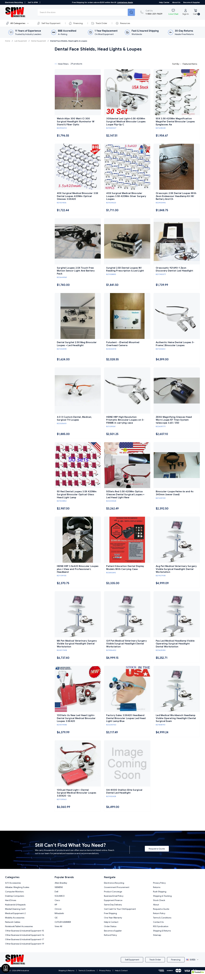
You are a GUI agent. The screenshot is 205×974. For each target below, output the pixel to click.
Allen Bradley (61, 883)
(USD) (192, 959)
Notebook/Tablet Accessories (19, 926)
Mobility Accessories (14, 917)
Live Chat (173, 14)
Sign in (185, 14)
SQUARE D (60, 896)
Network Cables (12, 922)
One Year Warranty (113, 917)
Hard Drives (10, 900)
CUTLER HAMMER (63, 922)
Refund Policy (110, 935)
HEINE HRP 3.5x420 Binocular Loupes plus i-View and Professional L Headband (78, 569)
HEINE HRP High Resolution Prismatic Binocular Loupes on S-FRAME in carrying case (125, 420)
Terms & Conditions (162, 917)
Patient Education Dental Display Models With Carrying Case (125, 567)
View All (58, 926)
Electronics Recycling (114, 883)
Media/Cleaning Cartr (15, 909)
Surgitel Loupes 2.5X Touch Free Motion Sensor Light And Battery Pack (76, 271)
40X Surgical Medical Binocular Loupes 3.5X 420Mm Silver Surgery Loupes (126, 196)
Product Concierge (113, 891)
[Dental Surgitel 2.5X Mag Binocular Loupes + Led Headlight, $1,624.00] (78, 316)
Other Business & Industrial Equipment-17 (24, 939)
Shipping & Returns (162, 930)
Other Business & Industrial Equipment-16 (24, 935)
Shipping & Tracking (162, 896)
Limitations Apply (125, 2)
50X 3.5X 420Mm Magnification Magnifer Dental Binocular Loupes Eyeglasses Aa (175, 121)
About (156, 904)
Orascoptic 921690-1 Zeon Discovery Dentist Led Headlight (174, 269)
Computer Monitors (14, 891)
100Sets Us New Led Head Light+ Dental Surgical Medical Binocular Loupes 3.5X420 (76, 718)
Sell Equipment (132, 959)
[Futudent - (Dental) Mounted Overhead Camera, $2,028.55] (127, 316)
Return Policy (159, 913)
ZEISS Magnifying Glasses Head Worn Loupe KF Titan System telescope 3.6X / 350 (174, 420)
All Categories (18, 23)
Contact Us (158, 922)
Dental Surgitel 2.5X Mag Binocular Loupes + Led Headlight (77, 344)
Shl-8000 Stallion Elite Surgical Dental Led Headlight (124, 791)
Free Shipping (110, 913)
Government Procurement (116, 887)
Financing (78, 23)
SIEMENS (59, 887)
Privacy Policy (159, 883)
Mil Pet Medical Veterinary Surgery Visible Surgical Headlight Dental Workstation (77, 643)
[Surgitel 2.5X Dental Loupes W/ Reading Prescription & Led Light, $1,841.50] (127, 241)
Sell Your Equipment (51, 23)
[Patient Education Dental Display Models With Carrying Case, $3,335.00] (127, 540)
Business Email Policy (113, 896)
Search (131, 12)
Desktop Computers (14, 896)
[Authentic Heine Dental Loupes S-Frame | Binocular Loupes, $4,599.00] (177, 316)
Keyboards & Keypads (15, 904)
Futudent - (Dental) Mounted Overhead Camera (122, 344)
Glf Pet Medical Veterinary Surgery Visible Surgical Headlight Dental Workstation (126, 643)
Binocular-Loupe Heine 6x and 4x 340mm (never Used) (174, 493)
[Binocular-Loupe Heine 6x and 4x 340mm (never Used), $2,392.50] (177, 465)
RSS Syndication (160, 926)
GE (56, 917)
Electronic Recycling (14, 2)
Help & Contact (111, 922)
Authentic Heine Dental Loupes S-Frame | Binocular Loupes (175, 344)
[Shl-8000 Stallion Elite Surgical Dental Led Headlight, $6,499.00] (127, 763)
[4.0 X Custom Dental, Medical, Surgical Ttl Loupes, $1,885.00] (78, 391)
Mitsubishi (59, 913)
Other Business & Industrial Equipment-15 (24, 930)
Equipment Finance (113, 900)
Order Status (110, 926)
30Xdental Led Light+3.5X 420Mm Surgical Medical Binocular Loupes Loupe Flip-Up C (126, 121)
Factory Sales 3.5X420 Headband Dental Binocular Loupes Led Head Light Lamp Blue (126, 718)
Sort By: (176, 64)
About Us (176, 2)
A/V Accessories (13, 883)
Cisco (57, 900)
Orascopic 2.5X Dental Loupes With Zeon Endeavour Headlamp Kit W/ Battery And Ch (176, 196)
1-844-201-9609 (154, 12)
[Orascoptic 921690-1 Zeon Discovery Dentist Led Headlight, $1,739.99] (177, 241)
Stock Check (159, 900)
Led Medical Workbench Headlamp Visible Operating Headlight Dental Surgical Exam (176, 718)
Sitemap (157, 935)
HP (56, 904)
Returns (156, 887)
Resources (125, 23)
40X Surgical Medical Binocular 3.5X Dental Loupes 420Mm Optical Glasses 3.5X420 (77, 196)
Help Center (164, 2)
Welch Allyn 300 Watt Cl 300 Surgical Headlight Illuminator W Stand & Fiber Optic (75, 121)
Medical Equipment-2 (15, 913)
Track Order (101, 23)
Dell (56, 891)
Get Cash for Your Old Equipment (120, 909)
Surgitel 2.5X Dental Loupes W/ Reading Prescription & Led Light (125, 269)
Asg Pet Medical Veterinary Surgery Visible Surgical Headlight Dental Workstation (176, 569)
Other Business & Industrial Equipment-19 (24, 943)
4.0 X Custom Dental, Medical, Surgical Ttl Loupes (74, 418)
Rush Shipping (159, 891)
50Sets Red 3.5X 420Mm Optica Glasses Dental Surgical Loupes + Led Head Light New (125, 494)
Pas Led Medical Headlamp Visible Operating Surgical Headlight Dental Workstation (175, 643)
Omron (58, 909)
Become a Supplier (191, 2)
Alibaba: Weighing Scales (17, 887)
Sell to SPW (33, 2)
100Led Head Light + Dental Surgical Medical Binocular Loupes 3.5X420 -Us (76, 793)
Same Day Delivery (113, 904)
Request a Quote (157, 848)
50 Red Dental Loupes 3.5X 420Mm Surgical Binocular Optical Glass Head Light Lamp (77, 494)
